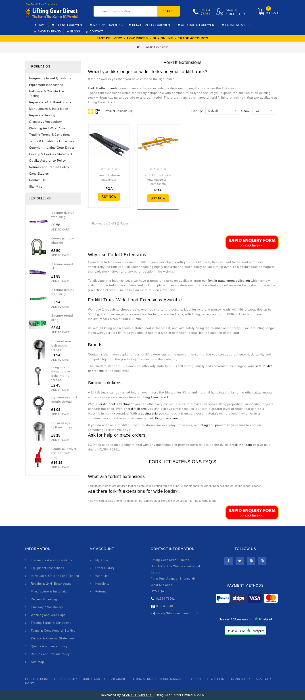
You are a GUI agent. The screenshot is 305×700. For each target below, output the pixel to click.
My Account (104, 560)
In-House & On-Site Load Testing (48, 93)
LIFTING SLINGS (142, 679)
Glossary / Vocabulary (45, 121)
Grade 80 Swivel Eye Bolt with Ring (63, 453)
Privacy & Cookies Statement (50, 154)
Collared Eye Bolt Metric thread (61, 345)
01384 (205, 10)
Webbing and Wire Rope (47, 128)
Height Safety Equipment (152, 25)
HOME (42, 25)
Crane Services (238, 25)
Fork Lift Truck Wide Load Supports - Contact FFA (158, 180)
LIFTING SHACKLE (171, 679)
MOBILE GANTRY (94, 679)
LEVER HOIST (216, 679)
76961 (205, 14)
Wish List (102, 575)
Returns (101, 591)
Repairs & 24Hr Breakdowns (50, 102)
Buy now (109, 197)
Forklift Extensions (157, 47)
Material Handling (108, 25)
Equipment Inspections (46, 85)
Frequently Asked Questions (50, 78)
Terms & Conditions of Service (52, 141)
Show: (245, 111)
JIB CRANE (118, 679)
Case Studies (39, 173)
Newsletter (103, 583)
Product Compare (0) (118, 111)
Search (169, 11)
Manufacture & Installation (48, 108)
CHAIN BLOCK (240, 679)
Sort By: (197, 111)
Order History (105, 568)
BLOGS (75, 31)
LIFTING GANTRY (65, 679)
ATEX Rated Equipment (198, 25)
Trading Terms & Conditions (49, 134)
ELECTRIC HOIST (37, 679)
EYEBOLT (195, 679)
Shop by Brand (49, 31)
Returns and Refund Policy (49, 167)
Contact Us (37, 180)
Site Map (35, 186)
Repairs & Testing (42, 115)
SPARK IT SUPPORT (137, 695)
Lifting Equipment (70, 25)
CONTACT (96, 31)
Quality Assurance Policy (47, 160)
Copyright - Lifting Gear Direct (51, 147)
